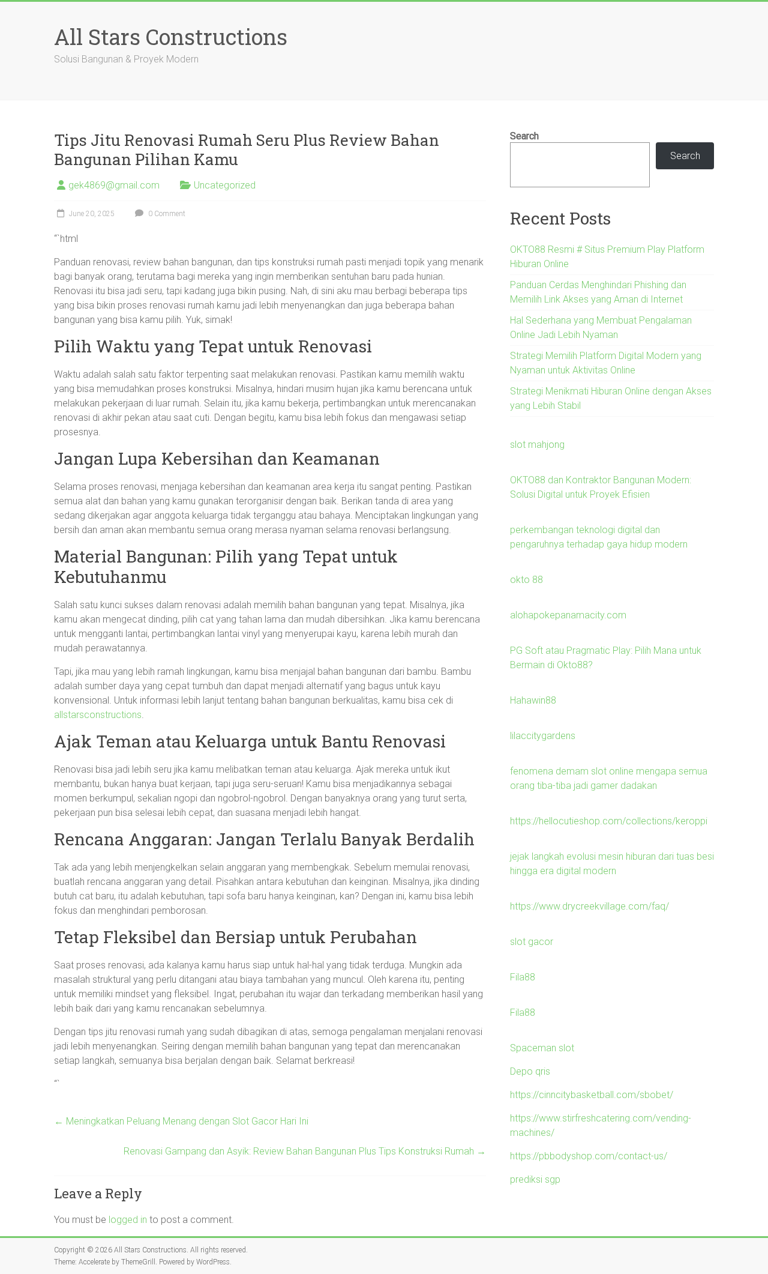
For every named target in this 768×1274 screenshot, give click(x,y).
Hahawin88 (533, 700)
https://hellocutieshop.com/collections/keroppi (608, 821)
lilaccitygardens (542, 735)
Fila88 (522, 977)
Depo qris (530, 1071)
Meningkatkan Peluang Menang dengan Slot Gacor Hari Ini (181, 1121)
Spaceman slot (542, 1048)
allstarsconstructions (98, 714)
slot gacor (531, 941)
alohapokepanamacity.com (568, 615)
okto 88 (526, 579)
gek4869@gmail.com (114, 185)
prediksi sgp (535, 1179)
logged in (128, 1219)
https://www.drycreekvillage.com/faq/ (589, 906)
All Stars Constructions (170, 36)
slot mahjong (537, 444)
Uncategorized (225, 185)
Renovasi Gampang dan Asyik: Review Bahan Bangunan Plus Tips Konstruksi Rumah (305, 1151)
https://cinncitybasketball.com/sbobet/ (591, 1094)
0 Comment (165, 214)
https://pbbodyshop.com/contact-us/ (588, 1156)
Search (524, 136)
